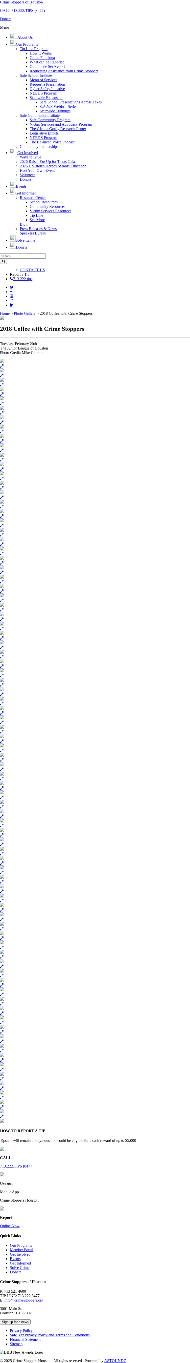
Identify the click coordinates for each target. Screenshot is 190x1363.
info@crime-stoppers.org (23, 1300)
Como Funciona (42, 58)
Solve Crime (19, 1268)
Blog (23, 224)
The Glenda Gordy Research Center (58, 129)
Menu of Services (43, 80)
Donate (15, 1272)
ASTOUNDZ (115, 1361)
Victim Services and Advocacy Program (61, 124)
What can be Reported (47, 62)
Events (15, 1259)
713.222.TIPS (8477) (16, 1166)
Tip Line (36, 215)
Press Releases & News (38, 229)
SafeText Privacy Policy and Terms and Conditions (50, 1335)
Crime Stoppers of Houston (21, 2)
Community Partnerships (39, 146)
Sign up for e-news (15, 1322)
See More (37, 220)
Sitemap (16, 1344)
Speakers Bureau (33, 233)
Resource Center (33, 197)
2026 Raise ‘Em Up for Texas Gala (47, 161)
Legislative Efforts (44, 133)
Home (5, 313)
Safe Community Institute (40, 115)
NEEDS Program (43, 93)
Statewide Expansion (46, 98)
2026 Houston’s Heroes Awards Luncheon (53, 166)
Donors (25, 179)
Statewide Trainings (55, 111)
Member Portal (21, 1250)
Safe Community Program (50, 120)
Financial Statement (25, 1339)
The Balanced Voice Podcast (52, 142)
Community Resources (47, 206)
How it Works (41, 53)
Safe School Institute (36, 75)
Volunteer (27, 175)
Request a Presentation (47, 84)
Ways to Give (30, 157)
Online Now (10, 1226)
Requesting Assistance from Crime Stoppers (64, 71)
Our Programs (21, 1245)
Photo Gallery (25, 313)
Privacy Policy (21, 1330)
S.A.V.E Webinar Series (58, 106)
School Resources (44, 202)
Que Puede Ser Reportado (50, 66)
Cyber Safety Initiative (47, 89)
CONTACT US (32, 270)
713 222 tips (22, 279)
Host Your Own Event (37, 170)
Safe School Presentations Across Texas (71, 102)
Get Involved (20, 1254)
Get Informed (20, 1263)
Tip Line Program (34, 49)
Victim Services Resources (50, 211)
